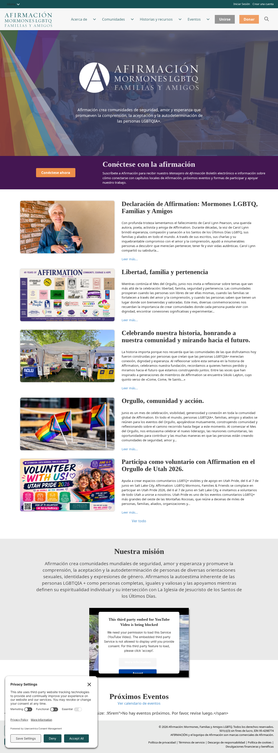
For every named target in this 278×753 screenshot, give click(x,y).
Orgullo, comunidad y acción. (163, 400)
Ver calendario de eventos (139, 703)
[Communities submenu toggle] (132, 19)
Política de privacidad (162, 742)
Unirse (224, 19)
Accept (137, 673)
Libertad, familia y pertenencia (165, 271)
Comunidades (113, 19)
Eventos (194, 19)
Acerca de (79, 19)
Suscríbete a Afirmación (120, 173)
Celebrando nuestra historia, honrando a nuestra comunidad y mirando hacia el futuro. (186, 336)
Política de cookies (259, 742)
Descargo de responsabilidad (226, 742)
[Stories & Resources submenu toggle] (180, 19)
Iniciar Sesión (241, 4)
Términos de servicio (192, 742)
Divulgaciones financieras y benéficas (250, 746)
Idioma (11, 4)
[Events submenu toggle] (208, 19)
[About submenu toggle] (94, 19)
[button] (18, 4)
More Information (138, 662)
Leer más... (130, 259)
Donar (249, 19)
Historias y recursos (156, 19)
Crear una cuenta (263, 4)
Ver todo (139, 521)
